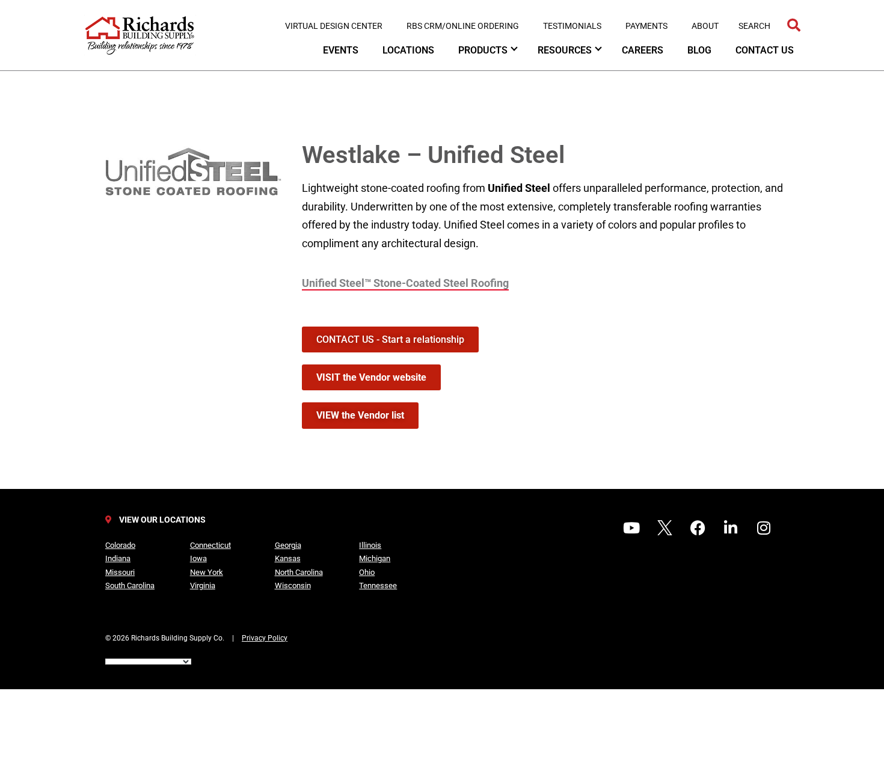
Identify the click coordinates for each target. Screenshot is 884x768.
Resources (565, 50)
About (705, 26)
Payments (646, 26)
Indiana (117, 558)
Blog (699, 50)
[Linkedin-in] (731, 528)
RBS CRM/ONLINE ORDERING (463, 26)
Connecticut (210, 545)
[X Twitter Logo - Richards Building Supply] (664, 528)
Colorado (120, 545)
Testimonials (572, 26)
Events (340, 50)
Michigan (374, 558)
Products (483, 50)
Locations (408, 50)
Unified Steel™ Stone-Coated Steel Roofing (405, 283)
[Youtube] (631, 528)
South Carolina (130, 585)
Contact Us (764, 50)
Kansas (288, 558)
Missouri (120, 572)
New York (206, 572)
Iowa (198, 558)
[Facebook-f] (698, 528)
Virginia (202, 585)
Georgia (288, 545)
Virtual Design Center (333, 26)
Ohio (367, 572)
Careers (642, 50)
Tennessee (378, 585)
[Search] (794, 25)
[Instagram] (764, 528)
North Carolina (299, 572)
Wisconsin (293, 585)
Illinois (370, 545)
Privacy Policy (264, 638)
